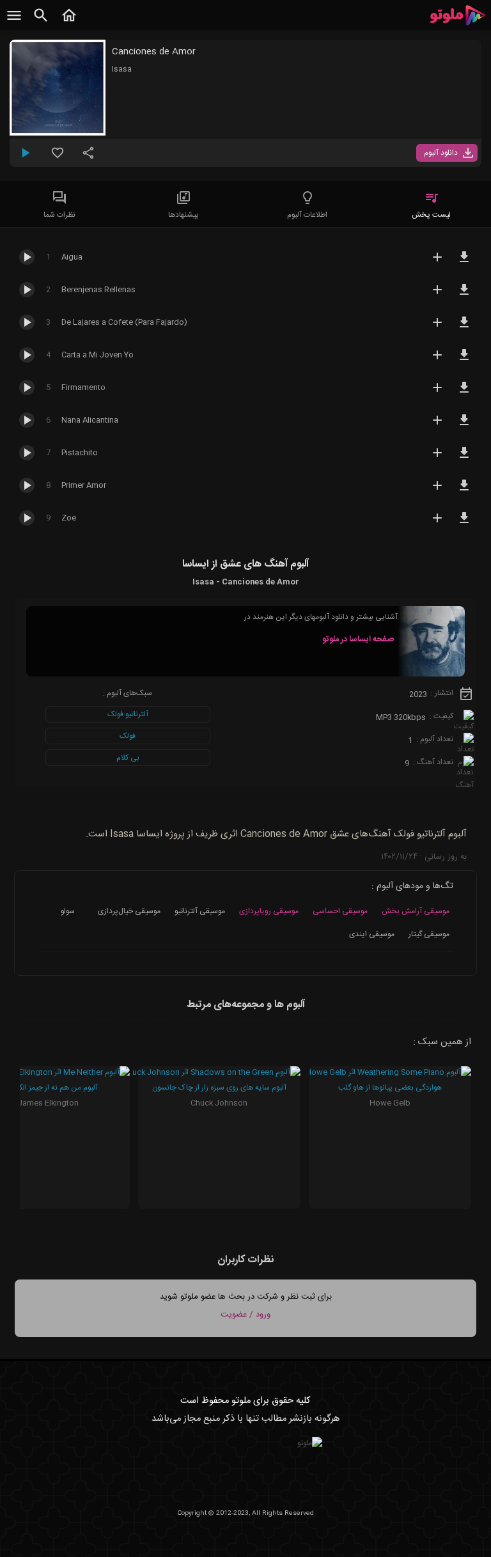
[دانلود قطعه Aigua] (464, 262)
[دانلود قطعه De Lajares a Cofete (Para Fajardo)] (464, 328)
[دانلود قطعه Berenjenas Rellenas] (464, 295)
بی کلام (127, 757)
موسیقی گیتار (429, 934)
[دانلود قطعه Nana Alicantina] (464, 425)
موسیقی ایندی (371, 934)
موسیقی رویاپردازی (269, 911)
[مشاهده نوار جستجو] (41, 22)
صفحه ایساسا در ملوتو (358, 639)
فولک (128, 736)
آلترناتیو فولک (127, 714)
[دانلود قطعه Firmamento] (464, 393)
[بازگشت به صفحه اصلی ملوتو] (69, 22)
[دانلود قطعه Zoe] (464, 523)
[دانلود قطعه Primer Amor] (464, 491)
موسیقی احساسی (340, 911)
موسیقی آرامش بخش (415, 911)
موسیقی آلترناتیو (200, 911)
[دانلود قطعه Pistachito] (464, 458)
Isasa (122, 69)
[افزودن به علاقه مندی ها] (58, 158)
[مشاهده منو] (14, 22)
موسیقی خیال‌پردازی (129, 911)
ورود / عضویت (245, 1315)
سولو (68, 911)
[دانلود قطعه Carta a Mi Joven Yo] (464, 360)
